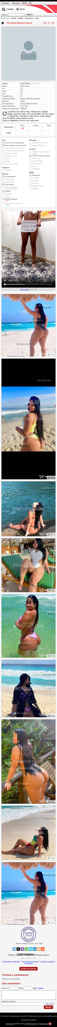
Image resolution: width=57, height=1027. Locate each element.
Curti (53, 354)
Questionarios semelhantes (11, 961)
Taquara (37, 98)
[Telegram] (14, 949)
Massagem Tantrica (38, 145)
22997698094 (25, 83)
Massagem (16, 3)
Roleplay (35, 183)
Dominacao (36, 175)
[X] (18, 949)
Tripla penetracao (11, 156)
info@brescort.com (31, 1024)
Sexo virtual (9, 184)
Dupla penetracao (11, 153)
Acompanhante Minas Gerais (2, 23)
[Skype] (30, 949)
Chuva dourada (37, 161)
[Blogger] (38, 949)
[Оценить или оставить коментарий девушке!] (49, 23)
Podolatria (35, 178)
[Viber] (22, 949)
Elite (30, 3)
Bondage (35, 188)
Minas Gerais (24, 86)
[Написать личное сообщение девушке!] (45, 23)
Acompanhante (10, 176)
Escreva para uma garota (30, 961)
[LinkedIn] (34, 949)
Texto (37, 18)
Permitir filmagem (11, 199)
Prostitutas (5, 3)
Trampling (35, 169)
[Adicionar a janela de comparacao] (52, 23)
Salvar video (25, 289)
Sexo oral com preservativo (14, 143)
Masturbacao (9, 179)
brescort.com (10, 1024)
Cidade (20, 18)
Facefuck (8, 194)
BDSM (24, 3)
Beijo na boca (10, 182)
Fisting (7, 196)
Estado (13, 18)
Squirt (34, 166)
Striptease (8, 170)
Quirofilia (35, 180)
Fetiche (7, 161)
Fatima (22, 98)
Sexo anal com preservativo (14, 148)
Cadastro (41, 988)
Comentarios (43, 1024)
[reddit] (43, 949)
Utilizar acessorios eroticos (41, 155)
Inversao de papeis (11, 164)
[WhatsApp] (26, 949)
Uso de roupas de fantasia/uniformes (11, 188)
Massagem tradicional (39, 143)
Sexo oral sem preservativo (14, 150)
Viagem (8, 191)
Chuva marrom (37, 163)
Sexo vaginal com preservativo (15, 145)
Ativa (7, 158)
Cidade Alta (30, 98)
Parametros (29, 18)
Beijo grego (36, 158)
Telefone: (4, 14)
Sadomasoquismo (38, 186)
